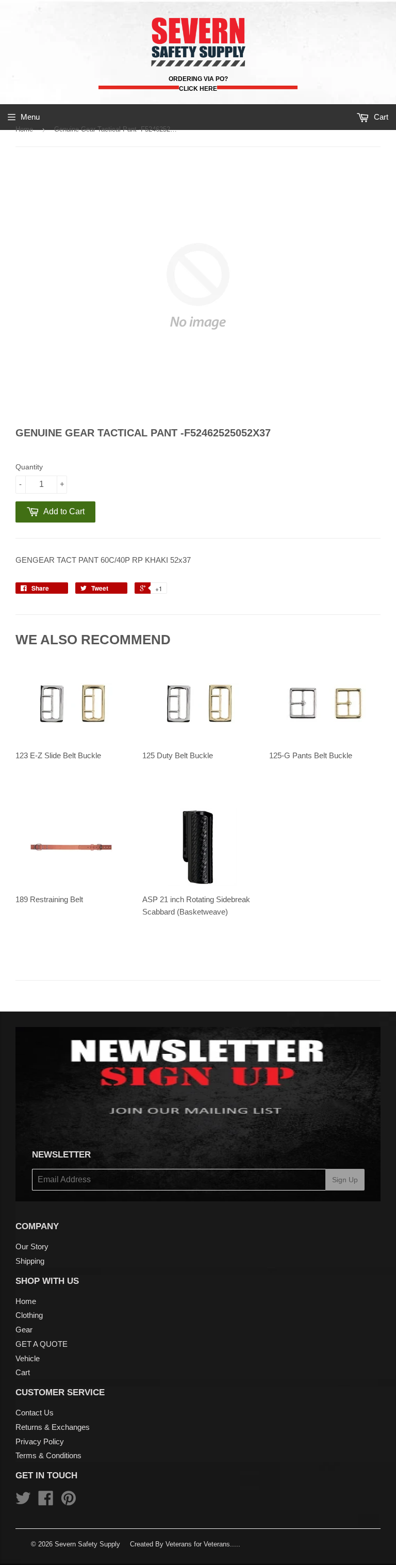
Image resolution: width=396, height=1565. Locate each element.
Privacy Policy (39, 1441)
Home (24, 129)
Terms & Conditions (48, 1455)
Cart (22, 1372)
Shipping (29, 1261)
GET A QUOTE (41, 1344)
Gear (23, 1329)
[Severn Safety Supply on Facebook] (46, 1501)
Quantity (29, 467)
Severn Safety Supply (87, 1544)
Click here (198, 88)
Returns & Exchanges (52, 1427)
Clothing (29, 1315)
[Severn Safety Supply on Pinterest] (68, 1501)
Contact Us (34, 1412)
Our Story (31, 1246)
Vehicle (27, 1358)
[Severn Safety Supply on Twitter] (23, 1501)
